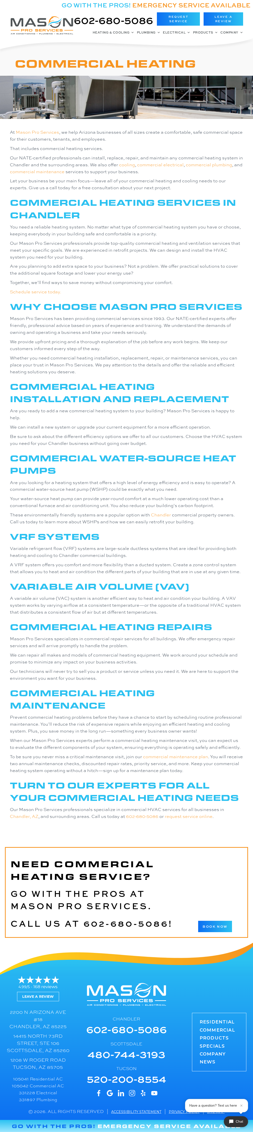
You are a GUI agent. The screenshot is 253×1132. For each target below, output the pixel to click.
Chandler (161, 515)
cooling (127, 165)
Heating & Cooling (111, 32)
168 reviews (45, 986)
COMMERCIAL (217, 1030)
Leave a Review (38, 996)
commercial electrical (160, 165)
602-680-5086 (113, 20)
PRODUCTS (214, 1038)
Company (229, 32)
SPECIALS (212, 1046)
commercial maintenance (37, 171)
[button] (178, 19)
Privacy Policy (184, 1112)
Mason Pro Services (37, 132)
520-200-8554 (126, 1078)
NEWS (208, 1062)
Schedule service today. (35, 292)
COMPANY (213, 1054)
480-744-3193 (126, 1054)
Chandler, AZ (24, 816)
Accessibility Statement (136, 1112)
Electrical (174, 32)
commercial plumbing (209, 165)
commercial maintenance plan (175, 756)
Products (203, 32)
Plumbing (146, 32)
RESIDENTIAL (217, 1022)
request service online (188, 816)
